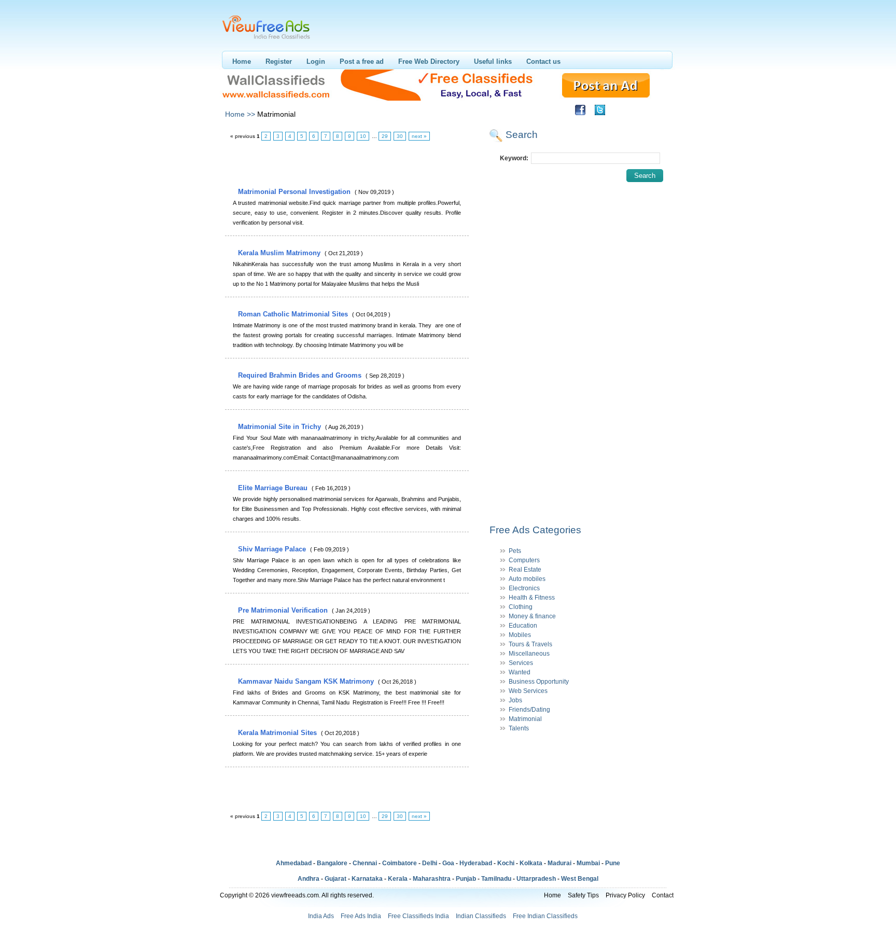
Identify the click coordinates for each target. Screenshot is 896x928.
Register (278, 61)
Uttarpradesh (536, 878)
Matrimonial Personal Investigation (295, 192)
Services (521, 663)
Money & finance (532, 616)
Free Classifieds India (418, 916)
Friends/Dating (529, 709)
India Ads (321, 916)
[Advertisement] (346, 164)
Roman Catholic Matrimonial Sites (294, 314)
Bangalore (332, 863)
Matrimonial (525, 719)
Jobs (515, 700)
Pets (515, 551)
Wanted (519, 672)
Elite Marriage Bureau (274, 488)
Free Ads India (361, 916)
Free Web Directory (428, 61)
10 (363, 136)
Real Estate (525, 569)
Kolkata (531, 863)
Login (315, 61)
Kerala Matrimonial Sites (278, 733)
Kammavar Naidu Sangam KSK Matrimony (307, 681)
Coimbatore (399, 863)
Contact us (543, 61)
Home (241, 61)
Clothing (521, 607)
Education (523, 625)
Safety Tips (583, 895)
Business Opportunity (539, 681)
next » (419, 136)
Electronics (524, 588)
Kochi (505, 863)
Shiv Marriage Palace (273, 549)
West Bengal (579, 878)
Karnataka (367, 878)
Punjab (466, 878)
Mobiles (520, 635)
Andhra (308, 878)
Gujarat (335, 878)
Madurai (559, 863)
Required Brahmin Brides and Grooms (300, 375)
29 (385, 136)
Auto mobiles (527, 579)
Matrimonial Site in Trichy (280, 427)
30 (400, 136)
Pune (612, 863)
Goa (448, 863)
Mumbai (588, 863)
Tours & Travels (530, 644)
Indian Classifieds (481, 916)
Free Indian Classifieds (545, 916)
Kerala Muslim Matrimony (280, 253)
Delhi (429, 863)
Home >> (240, 114)
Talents (519, 728)
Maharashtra (432, 878)
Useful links (493, 61)
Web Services (528, 691)
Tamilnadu (496, 878)
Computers (524, 560)
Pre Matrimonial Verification (284, 610)
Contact (663, 895)
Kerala (398, 878)
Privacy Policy (625, 895)
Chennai (365, 863)
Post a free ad (362, 61)
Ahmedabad (294, 863)
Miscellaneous (529, 653)
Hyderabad (475, 863)
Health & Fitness (532, 597)
